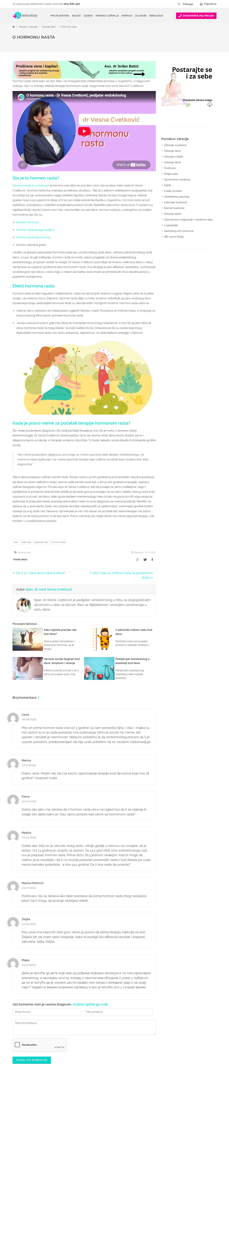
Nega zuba (170, 173)
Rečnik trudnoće (174, 208)
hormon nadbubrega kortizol (35, 230)
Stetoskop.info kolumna (178, 231)
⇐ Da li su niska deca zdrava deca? (39, 573)
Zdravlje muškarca (175, 145)
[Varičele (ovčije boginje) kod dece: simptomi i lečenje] (28, 668)
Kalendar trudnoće (175, 202)
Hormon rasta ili (31, 185)
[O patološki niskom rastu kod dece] (99, 639)
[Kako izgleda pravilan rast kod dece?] (28, 639)
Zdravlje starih (172, 213)
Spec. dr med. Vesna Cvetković (49, 589)
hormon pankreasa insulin (33, 237)
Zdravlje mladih (173, 156)
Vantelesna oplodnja (176, 196)
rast (16, 542)
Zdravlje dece (48, 27)
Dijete (167, 185)
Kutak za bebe (173, 191)
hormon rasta (58, 542)
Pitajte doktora (59, 15)
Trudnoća (170, 168)
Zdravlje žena (172, 150)
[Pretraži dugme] (179, 4)
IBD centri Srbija (174, 236)
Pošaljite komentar (31, 1060)
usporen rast (41, 542)
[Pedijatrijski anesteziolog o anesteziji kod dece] (99, 668)
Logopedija (171, 225)
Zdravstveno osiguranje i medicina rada (188, 219)
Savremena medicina (177, 179)
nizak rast (26, 542)
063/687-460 (72, 4)
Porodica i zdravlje (28, 27)
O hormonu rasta (68, 27)
